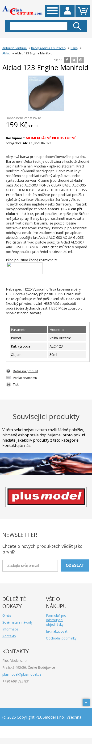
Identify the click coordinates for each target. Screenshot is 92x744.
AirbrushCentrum (14, 48)
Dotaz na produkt (25, 371)
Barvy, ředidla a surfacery (48, 48)
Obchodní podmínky (61, 638)
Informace (10, 629)
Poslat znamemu (25, 378)
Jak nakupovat (56, 631)
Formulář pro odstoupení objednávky (56, 620)
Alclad (6, 53)
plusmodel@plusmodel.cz (21, 674)
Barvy (74, 48)
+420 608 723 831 (16, 681)
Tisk (16, 384)
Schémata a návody (17, 622)
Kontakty (9, 636)
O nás (6, 615)
